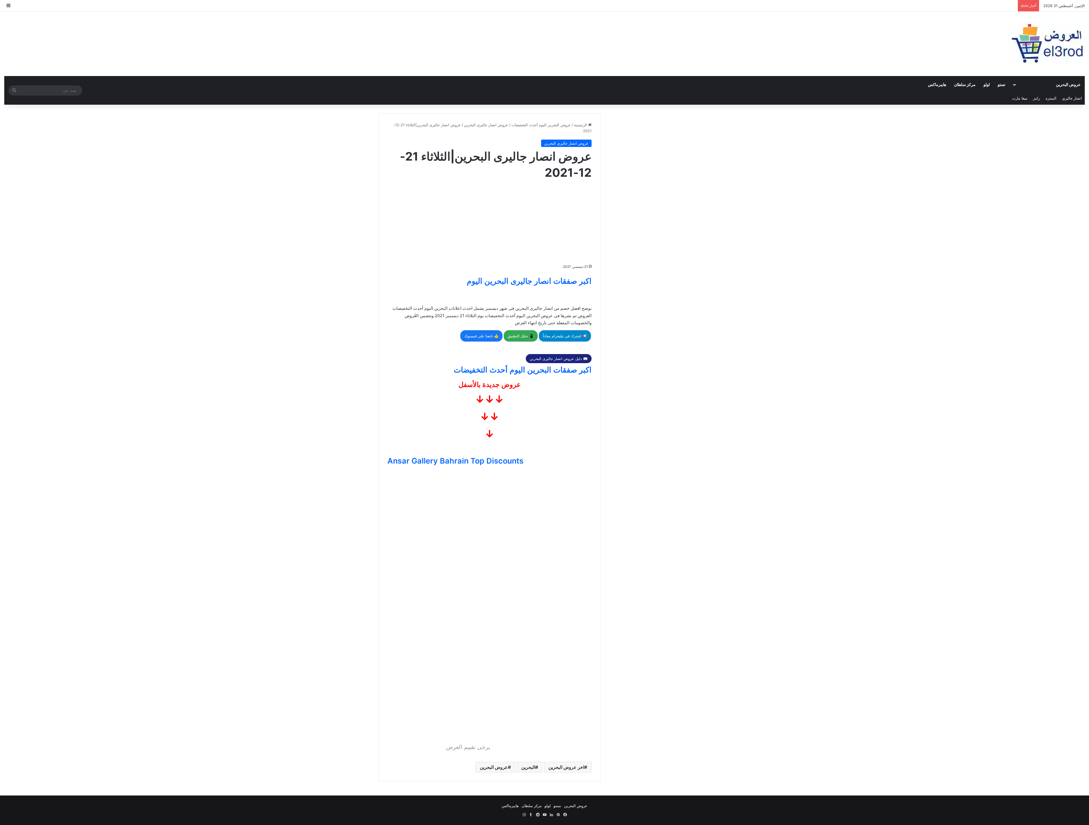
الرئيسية (581, 125)
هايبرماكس (937, 84)
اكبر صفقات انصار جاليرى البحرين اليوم (529, 281)
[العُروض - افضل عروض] (1046, 44)
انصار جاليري (1072, 98)
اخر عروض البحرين (566, 767)
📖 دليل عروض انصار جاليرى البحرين (559, 358)
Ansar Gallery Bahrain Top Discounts (455, 461)
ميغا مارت (1019, 98)
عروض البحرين (1068, 84)
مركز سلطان (965, 84)
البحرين (528, 767)
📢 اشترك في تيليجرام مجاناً (565, 336)
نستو (1001, 84)
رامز (1036, 98)
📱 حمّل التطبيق (521, 336)
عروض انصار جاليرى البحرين (486, 125)
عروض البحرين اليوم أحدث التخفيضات (541, 125)
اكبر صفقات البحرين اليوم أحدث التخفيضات (523, 369)
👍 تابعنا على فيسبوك (481, 336)
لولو (987, 84)
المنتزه (1051, 98)
